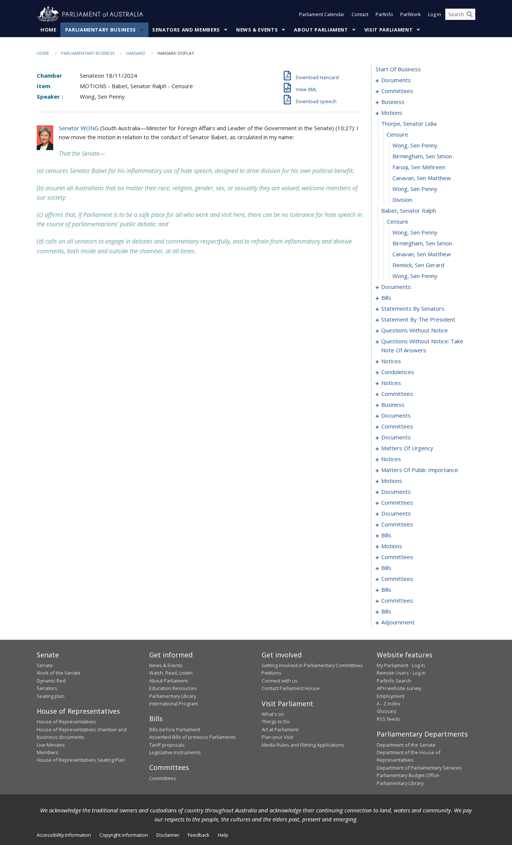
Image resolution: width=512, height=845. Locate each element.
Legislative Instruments (175, 752)
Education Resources (173, 688)
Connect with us (280, 680)
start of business (398, 69)
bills (386, 297)
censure (397, 134)
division (402, 199)
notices (391, 361)
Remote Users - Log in (401, 672)
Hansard (135, 53)
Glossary (386, 711)
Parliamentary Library (172, 696)
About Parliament (321, 29)
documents (396, 80)
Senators (47, 688)
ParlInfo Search (394, 680)
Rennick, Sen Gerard (418, 265)
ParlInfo (384, 14)
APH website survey (399, 688)
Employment (390, 696)
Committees (162, 778)
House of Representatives (66, 721)
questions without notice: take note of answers (422, 345)
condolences (397, 372)
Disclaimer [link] (168, 834)
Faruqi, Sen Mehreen (418, 167)
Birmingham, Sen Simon (422, 156)
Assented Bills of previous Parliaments (192, 737)
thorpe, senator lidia (409, 123)
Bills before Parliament (174, 729)
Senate (45, 665)
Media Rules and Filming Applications (303, 744)
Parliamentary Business (100, 29)
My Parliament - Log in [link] (401, 665)
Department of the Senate (406, 744)
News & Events (257, 29)
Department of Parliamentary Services (419, 767)
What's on (273, 714)
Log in (434, 14)
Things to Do (276, 721)
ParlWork (410, 14)
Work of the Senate (59, 672)
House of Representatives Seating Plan (81, 759)
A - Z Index (388, 703)
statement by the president (418, 319)
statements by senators (413, 308)
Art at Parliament (280, 729)
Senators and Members (186, 29)
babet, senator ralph (408, 210)
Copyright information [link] (123, 834)
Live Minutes (51, 744)
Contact (360, 14)
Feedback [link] (199, 834)
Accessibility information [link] (64, 834)
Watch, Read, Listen (171, 672)
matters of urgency (407, 448)
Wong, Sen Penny (414, 145)
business (392, 101)
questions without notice (414, 330)
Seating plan (50, 696)
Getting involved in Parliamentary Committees (312, 665)
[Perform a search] (469, 14)
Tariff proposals (167, 744)
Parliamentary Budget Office (408, 775)
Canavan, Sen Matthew (421, 178)
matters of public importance (419, 470)
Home (48, 29)
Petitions (271, 672)
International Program (173, 703)
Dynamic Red (51, 680)
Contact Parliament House (291, 688)
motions (391, 112)
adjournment (398, 622)
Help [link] (223, 834)
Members (47, 752)
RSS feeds (388, 719)
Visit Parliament (388, 29)
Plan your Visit (277, 737)
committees (397, 91)
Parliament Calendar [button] (321, 14)
